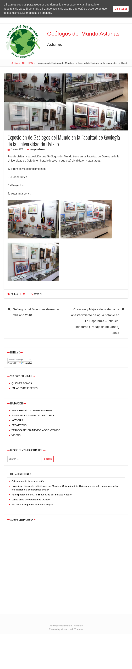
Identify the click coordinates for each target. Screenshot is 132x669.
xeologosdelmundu (37, 149)
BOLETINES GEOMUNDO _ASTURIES (33, 415)
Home (17, 63)
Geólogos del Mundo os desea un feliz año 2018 (36, 312)
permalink (38, 293)
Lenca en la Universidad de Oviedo (31, 499)
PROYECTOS (19, 425)
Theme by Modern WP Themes (66, 629)
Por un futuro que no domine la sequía (32, 504)
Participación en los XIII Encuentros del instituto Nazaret (42, 494)
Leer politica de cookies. (37, 12)
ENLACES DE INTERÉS (24, 388)
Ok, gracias (121, 8)
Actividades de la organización (28, 481)
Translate (28, 363)
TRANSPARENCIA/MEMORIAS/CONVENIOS (36, 430)
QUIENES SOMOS (22, 383)
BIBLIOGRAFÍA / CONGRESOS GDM (32, 410)
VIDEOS (16, 435)
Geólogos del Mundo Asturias (83, 34)
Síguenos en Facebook (21, 519)
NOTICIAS (27, 63)
